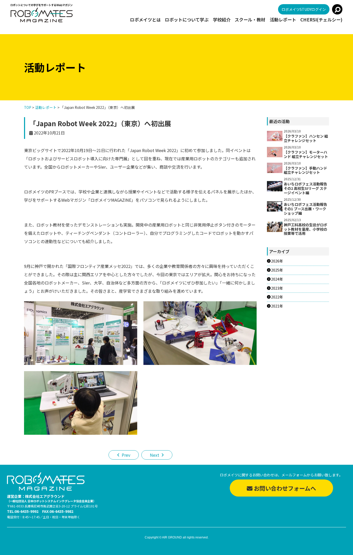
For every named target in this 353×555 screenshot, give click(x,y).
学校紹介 (222, 19)
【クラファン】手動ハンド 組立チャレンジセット (305, 170)
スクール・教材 (250, 19)
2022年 (277, 297)
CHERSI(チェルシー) (321, 19)
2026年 (277, 261)
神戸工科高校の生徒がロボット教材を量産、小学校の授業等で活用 (305, 229)
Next (154, 455)
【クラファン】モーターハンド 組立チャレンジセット (306, 154)
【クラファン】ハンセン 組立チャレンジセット (306, 138)
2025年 (277, 270)
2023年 (277, 288)
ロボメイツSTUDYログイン (304, 9)
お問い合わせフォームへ (284, 488)
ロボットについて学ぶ (187, 19)
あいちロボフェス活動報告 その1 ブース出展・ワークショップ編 (305, 209)
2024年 (277, 279)
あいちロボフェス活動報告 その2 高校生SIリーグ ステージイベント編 (305, 188)
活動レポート (283, 19)
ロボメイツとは (145, 19)
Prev (126, 455)
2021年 (277, 306)
